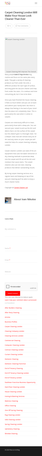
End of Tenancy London (13, 378)
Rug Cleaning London (12, 415)
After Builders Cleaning (13, 308)
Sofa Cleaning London (13, 420)
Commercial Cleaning (12, 340)
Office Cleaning (10, 406)
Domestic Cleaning (11, 359)
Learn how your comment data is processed (20, 300)
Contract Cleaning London (14, 350)
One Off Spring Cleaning (14, 410)
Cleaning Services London (14, 336)
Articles (7, 317)
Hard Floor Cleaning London (15, 387)
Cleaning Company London (14, 331)
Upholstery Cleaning (12, 429)
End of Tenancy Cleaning (14, 368)
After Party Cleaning (12, 312)
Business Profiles (11, 322)
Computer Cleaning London (15, 345)
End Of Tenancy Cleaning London (17, 373)
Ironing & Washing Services (15, 396)
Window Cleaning (11, 434)
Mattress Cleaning (11, 401)
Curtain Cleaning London (14, 354)
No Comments (23, 26)
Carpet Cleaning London (13, 326)
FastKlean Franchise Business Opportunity (20, 382)
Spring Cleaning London (13, 424)
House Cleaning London (13, 392)
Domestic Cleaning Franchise (15, 364)
